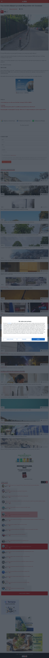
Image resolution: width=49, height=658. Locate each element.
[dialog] (24, 329)
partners (9, 323)
